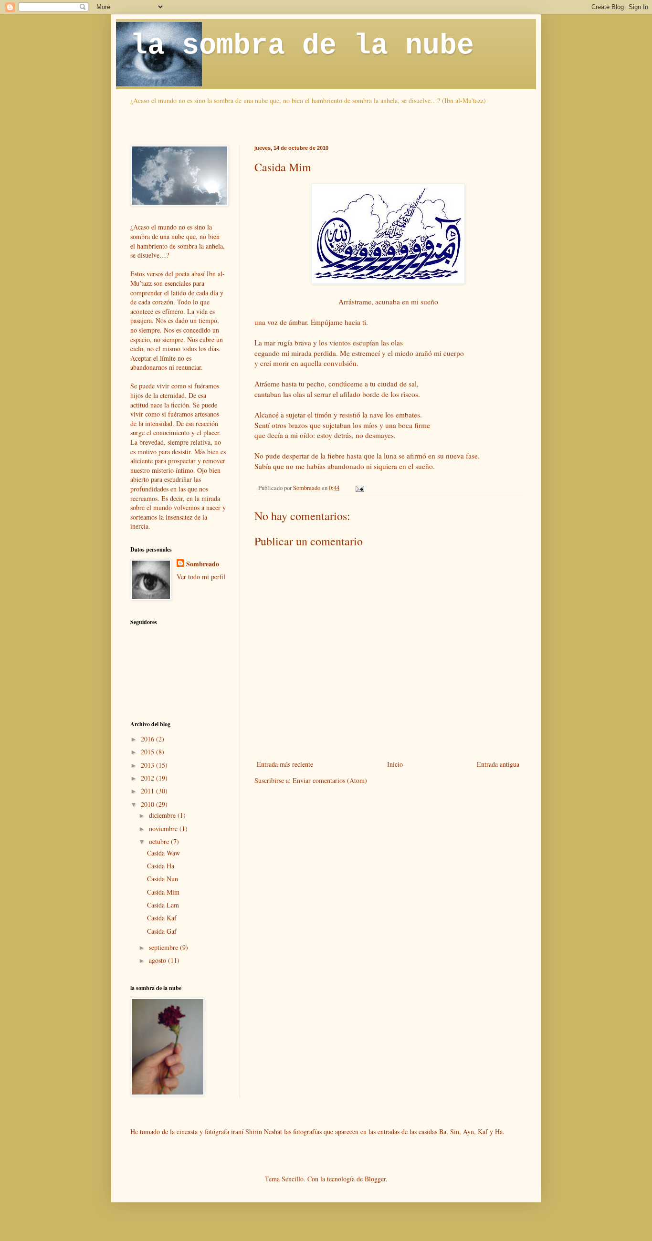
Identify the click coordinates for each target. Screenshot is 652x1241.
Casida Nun (162, 878)
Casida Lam (163, 904)
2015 (148, 751)
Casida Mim (163, 892)
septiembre (164, 947)
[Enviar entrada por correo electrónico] (359, 488)
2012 (148, 777)
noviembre (164, 828)
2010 (148, 804)
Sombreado (202, 564)
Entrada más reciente (285, 764)
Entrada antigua (498, 764)
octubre (160, 841)
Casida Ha (160, 865)
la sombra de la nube (302, 46)
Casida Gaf (162, 931)
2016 (148, 738)
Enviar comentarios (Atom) (330, 780)
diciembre (163, 815)
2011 (148, 790)
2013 (148, 765)
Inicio (395, 764)
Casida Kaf (162, 917)
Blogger (375, 1178)
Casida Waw (163, 852)
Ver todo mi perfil (201, 576)
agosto (158, 960)
